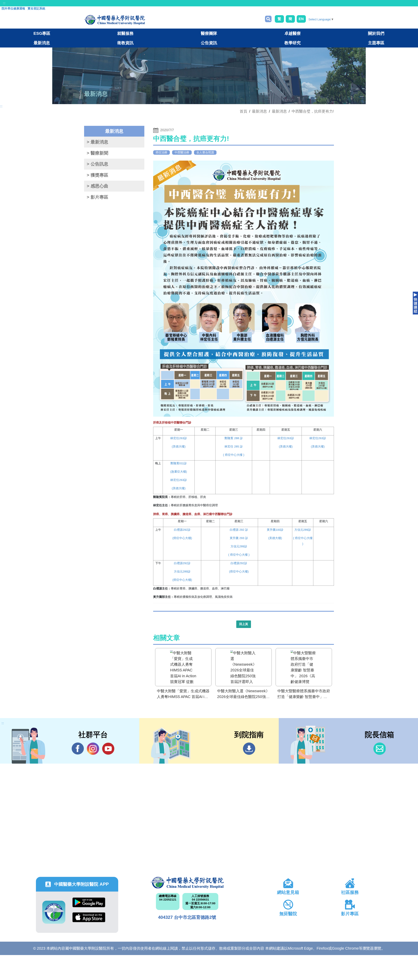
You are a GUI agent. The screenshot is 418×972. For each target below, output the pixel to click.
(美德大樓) (178, 446)
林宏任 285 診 (234, 446)
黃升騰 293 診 (239, 538)
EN (301, 19)
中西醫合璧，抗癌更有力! (313, 111)
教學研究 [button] (292, 42)
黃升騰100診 (275, 529)
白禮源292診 (182, 529)
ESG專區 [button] (41, 33)
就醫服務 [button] (125, 33)
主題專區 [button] (376, 42)
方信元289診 (239, 546)
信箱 (379, 749)
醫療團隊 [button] (209, 33)
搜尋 (268, 19)
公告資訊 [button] (209, 42)
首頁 (243, 111)
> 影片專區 (97, 197)
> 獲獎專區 (97, 175)
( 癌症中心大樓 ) (233, 454)
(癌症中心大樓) (182, 538)
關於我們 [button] (376, 33)
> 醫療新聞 (97, 153)
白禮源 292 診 (239, 529)
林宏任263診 (178, 438)
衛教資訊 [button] (125, 42)
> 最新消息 (97, 142)
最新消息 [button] (42, 42)
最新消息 (279, 111)
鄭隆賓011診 (178, 463)
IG (93, 749)
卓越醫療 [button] (292, 33)
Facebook (78, 749)
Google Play (88, 904)
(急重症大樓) (178, 471)
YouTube (108, 749)
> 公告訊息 (97, 164)
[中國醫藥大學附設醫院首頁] (114, 20)
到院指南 (249, 749)
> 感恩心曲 (97, 186)
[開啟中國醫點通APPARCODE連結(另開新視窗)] (53, 912)
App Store (88, 919)
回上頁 (243, 624)
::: (4, 3)
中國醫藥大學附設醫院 (187, 883)
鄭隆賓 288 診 (234, 438)
